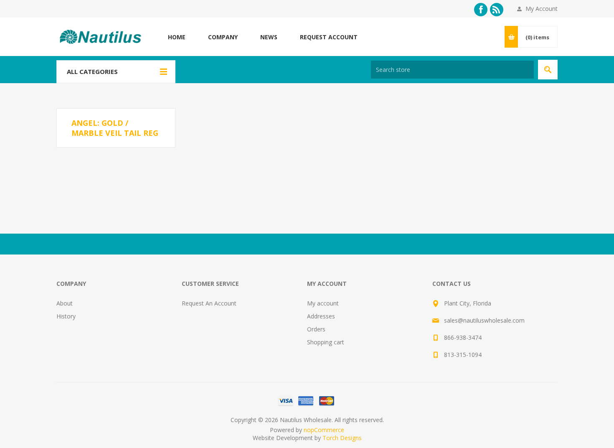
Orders (316, 329)
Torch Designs (342, 438)
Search (548, 69)
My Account (541, 9)
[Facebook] (480, 9)
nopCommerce (324, 430)
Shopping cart (325, 342)
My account (323, 303)
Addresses (321, 316)
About (64, 303)
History (66, 316)
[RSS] (496, 9)
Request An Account (209, 303)
